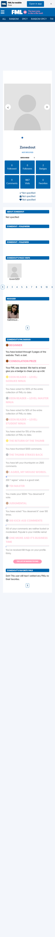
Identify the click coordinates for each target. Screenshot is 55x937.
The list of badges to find (27, 561)
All (4, 19)
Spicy (25, 19)
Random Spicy (39, 19)
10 (47, 287)
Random (14, 19)
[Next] (52, 287)
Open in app (35, 4)
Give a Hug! (24, 158)
